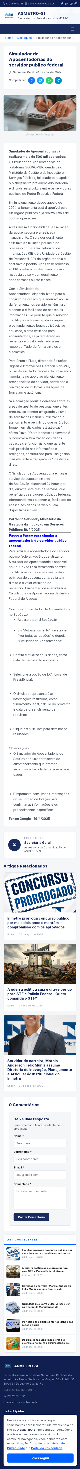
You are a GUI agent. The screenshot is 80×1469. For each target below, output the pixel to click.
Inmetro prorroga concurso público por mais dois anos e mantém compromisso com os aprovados (38, 922)
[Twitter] (66, 3)
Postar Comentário (31, 1217)
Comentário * (22, 1184)
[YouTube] (71, 3)
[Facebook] (61, 3)
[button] (40, 604)
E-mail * (19, 1167)
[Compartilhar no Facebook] (31, 80)
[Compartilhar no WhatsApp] (49, 80)
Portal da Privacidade (46, 1448)
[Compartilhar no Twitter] (40, 80)
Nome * (19, 1136)
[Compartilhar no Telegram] (58, 80)
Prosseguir (40, 1458)
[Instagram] (75, 3)
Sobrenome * (23, 1151)
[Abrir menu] (72, 29)
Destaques (24, 37)
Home (9, 37)
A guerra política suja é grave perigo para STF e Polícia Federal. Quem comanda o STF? (39, 993)
